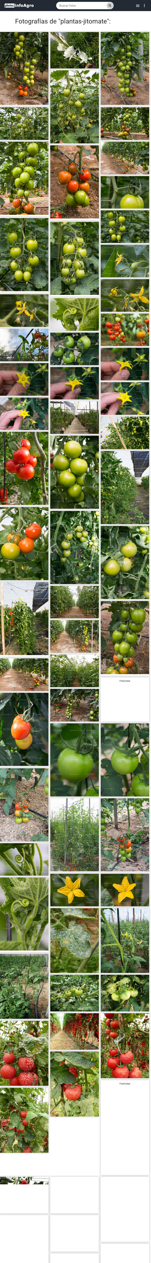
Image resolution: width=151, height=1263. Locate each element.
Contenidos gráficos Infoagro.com (22, 101)
